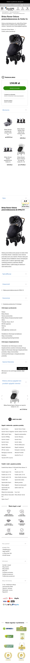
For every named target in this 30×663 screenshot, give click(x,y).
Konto (18, 9)
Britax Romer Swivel (20, 495)
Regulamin (5, 592)
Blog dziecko (5, 568)
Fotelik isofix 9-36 (6, 477)
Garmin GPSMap (6, 437)
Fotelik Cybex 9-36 (6, 472)
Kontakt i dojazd (6, 565)
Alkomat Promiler (19, 452)
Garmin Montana (19, 437)
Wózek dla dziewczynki (20, 485)
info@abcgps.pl (6, 549)
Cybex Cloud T (5, 499)
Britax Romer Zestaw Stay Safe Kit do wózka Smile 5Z (21, 133)
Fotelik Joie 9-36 (19, 472)
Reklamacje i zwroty (7, 590)
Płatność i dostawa (7, 588)
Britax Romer (10, 29)
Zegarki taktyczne (6, 447)
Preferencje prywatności (8, 576)
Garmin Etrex (18, 439)
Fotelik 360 (4, 480)
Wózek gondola (19, 482)
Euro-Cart (17, 492)
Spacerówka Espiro (6, 482)
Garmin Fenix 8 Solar (20, 429)
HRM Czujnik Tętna (6, 434)
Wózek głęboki (5, 485)
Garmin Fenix (5, 429)
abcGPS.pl (9, 8)
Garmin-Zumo (5, 442)
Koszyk (27, 9)
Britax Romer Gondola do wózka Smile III (8, 133)
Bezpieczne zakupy (10, 77)
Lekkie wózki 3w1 (19, 487)
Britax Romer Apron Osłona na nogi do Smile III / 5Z (21, 161)
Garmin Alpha (18, 442)
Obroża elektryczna (19, 444)
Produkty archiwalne (7, 572)
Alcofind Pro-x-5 (19, 455)
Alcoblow (4, 455)
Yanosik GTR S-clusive (7, 457)
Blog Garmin (5, 567)
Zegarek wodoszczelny (20, 434)
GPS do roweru (5, 450)
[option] (15, 399)
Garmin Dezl (5, 444)
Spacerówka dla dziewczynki (6, 488)
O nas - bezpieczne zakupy (9, 584)
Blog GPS (4, 570)
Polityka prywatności (7, 574)
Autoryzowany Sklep (7, 586)
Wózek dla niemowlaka (7, 492)
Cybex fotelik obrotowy (21, 477)
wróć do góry (17, 419)
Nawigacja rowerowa (7, 452)
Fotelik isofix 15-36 (20, 474)
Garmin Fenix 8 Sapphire (8, 431)
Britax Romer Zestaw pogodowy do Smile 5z (8, 161)
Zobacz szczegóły (8, 102)
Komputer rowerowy (20, 450)
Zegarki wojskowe (19, 447)
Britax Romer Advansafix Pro (8, 495)
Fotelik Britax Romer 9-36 (8, 467)
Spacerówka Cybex (19, 480)
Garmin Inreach (5, 439)
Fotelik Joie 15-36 (6, 474)
